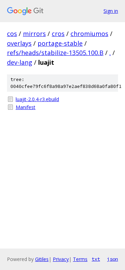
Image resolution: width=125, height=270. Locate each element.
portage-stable (60, 43)
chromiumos (89, 33)
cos (12, 33)
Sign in (110, 11)
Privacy (61, 259)
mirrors (34, 33)
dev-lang (19, 62)
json (112, 259)
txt (96, 259)
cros (58, 33)
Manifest (25, 107)
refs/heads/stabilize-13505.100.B (55, 52)
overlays (19, 43)
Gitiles (42, 259)
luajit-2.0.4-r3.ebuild (37, 99)
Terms (80, 259)
